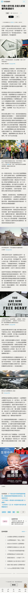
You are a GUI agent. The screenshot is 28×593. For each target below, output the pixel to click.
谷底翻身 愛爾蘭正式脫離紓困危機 (16, 537)
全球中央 (12, 22)
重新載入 (14, 584)
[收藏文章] (21, 13)
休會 (8, 164)
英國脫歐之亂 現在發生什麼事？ (16, 561)
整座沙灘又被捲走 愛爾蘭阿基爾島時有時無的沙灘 (16, 565)
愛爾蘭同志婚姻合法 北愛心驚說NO (16, 547)
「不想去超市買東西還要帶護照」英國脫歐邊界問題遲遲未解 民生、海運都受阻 (13, 496)
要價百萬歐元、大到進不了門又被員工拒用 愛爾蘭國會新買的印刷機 (16, 558)
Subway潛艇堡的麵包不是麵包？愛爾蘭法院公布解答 (15, 568)
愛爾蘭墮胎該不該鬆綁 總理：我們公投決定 (16, 554)
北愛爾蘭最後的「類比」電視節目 (16, 540)
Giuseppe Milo (12, 63)
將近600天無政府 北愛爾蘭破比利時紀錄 (16, 544)
